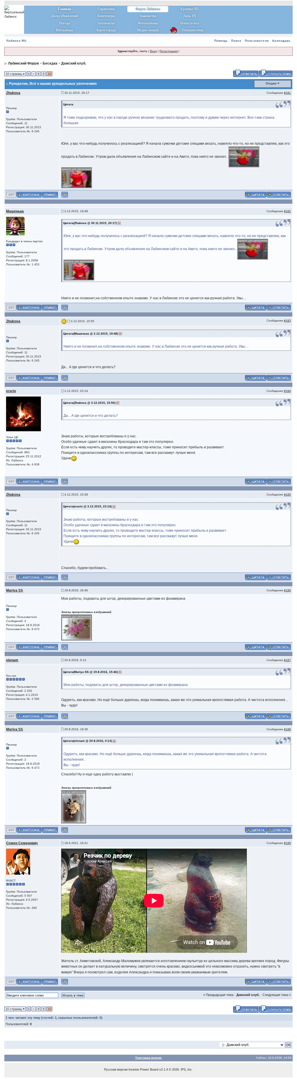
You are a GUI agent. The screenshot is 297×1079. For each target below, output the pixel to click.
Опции (271, 83)
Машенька (15, 211)
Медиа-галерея (148, 30)
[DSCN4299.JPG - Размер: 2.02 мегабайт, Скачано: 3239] (244, 157)
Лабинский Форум (23, 63)
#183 (287, 320)
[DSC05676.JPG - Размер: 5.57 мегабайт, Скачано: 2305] (77, 627)
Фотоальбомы (148, 23)
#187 (287, 660)
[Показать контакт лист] (28, 194)
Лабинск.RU (16, 40)
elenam (12, 660)
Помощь (221, 40)
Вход (153, 51)
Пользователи (257, 40)
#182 (287, 211)
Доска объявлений (64, 16)
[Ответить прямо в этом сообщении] (278, 194)
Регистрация (169, 51)
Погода (64, 23)
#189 (287, 843)
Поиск (236, 40)
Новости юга (189, 23)
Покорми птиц (189, 30)
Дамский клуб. (73, 63)
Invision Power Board (143, 1069)
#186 (287, 590)
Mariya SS (14, 590)
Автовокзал (106, 23)
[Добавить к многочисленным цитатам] (255, 194)
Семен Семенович (22, 843)
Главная (64, 9)
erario (11, 391)
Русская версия (116, 1069)
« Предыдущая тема (218, 995)
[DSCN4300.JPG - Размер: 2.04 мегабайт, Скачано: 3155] (77, 177)
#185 (287, 494)
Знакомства (148, 16)
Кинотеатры (106, 16)
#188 (287, 729)
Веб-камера (64, 30)
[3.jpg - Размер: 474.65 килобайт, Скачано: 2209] (74, 806)
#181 (287, 92)
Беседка (50, 63)
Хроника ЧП (189, 9)
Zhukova (13, 93)
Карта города (106, 30)
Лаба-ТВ (189, 16)
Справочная (106, 9)
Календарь (281, 40)
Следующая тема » (276, 995)
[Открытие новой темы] (276, 73)
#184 (287, 390)
